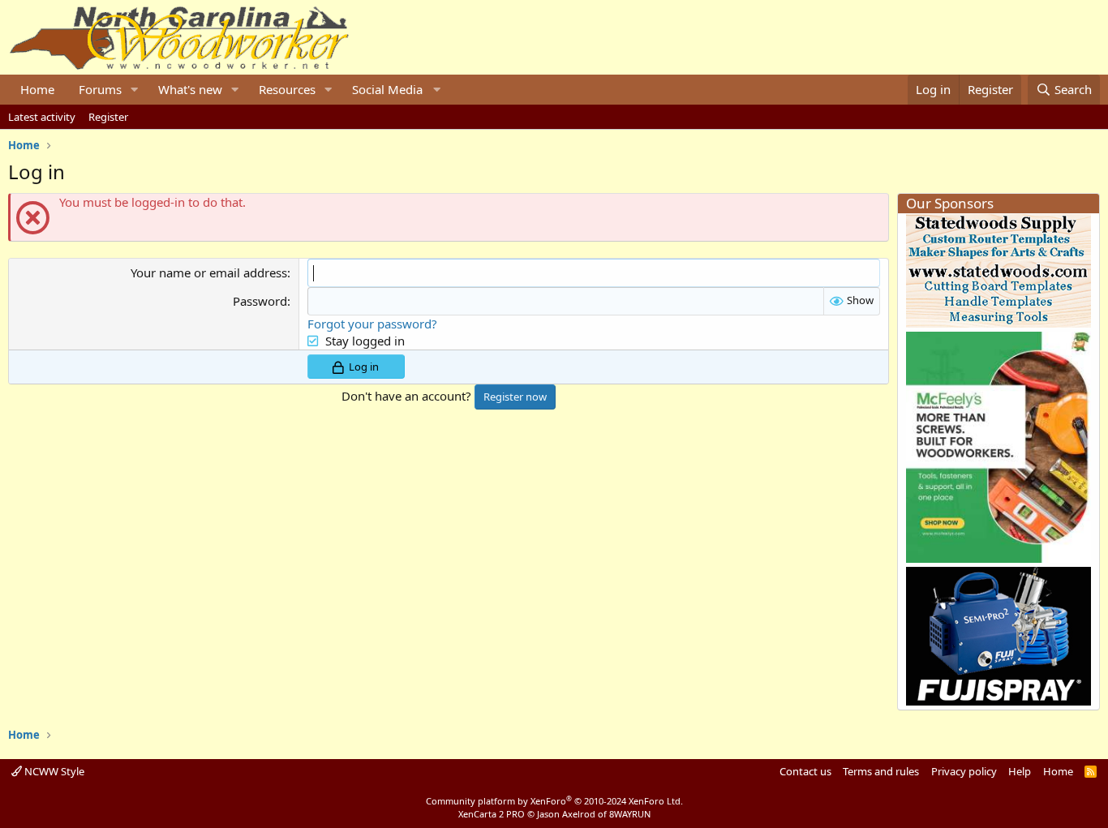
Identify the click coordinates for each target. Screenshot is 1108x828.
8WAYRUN (630, 814)
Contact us (805, 771)
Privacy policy (964, 771)
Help (1019, 771)
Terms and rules (881, 771)
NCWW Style (53, 771)
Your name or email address (209, 272)
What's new (190, 89)
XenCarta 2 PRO (491, 814)
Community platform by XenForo (554, 801)
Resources (287, 89)
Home (37, 89)
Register (108, 116)
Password (260, 301)
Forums (100, 89)
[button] (134, 90)
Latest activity (41, 116)
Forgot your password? (372, 323)
